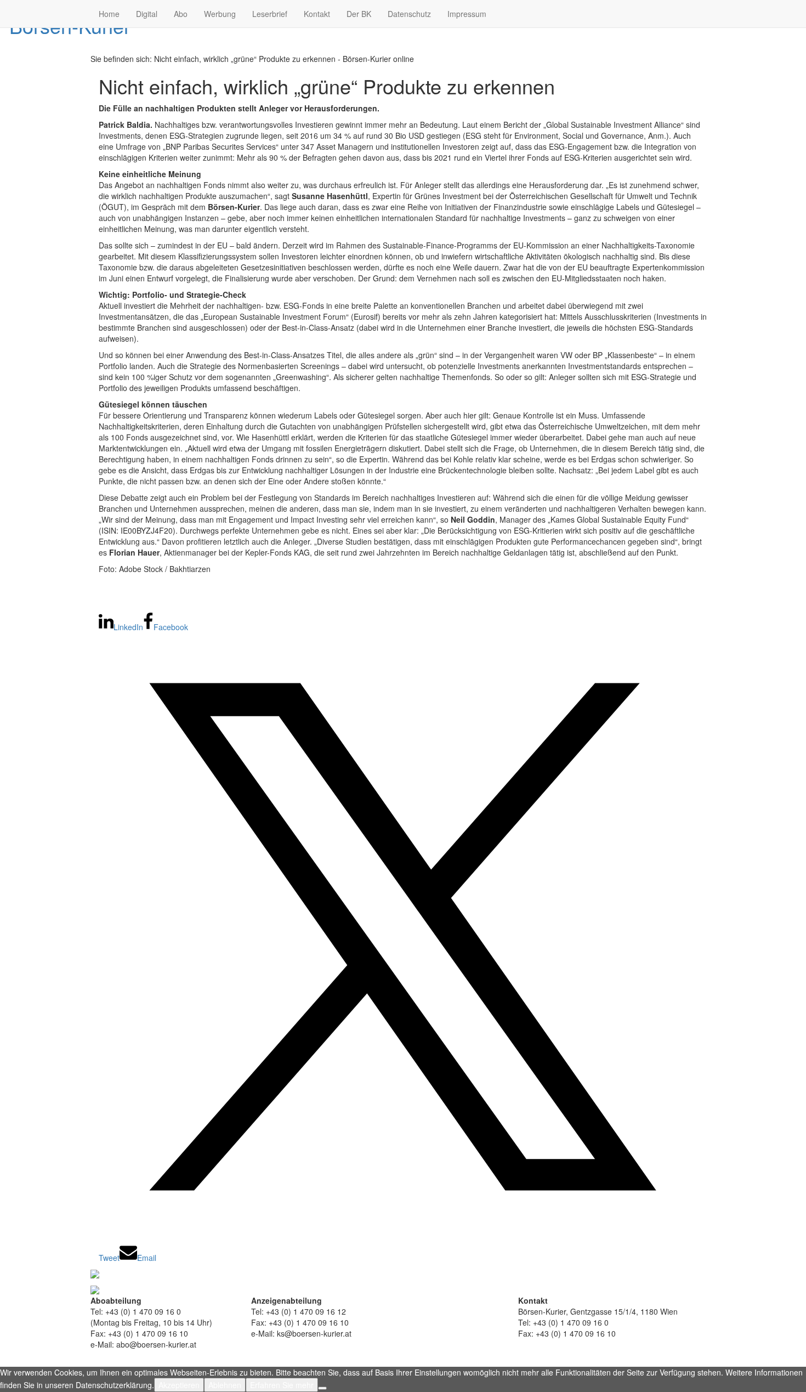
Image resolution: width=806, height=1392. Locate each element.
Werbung (220, 13)
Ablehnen (224, 1384)
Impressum (466, 13)
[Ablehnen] (322, 1388)
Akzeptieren (179, 1384)
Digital (146, 13)
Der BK (359, 13)
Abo (181, 13)
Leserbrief (269, 13)
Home (109, 13)
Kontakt (317, 13)
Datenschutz (409, 13)
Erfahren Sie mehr (282, 1384)
